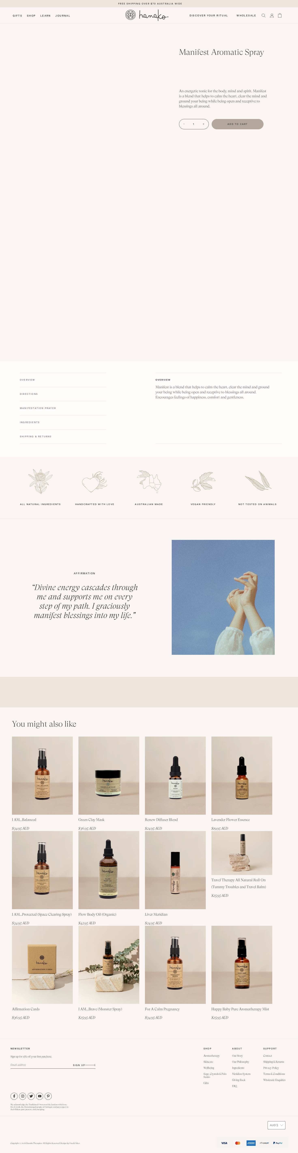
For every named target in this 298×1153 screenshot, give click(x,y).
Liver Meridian (156, 914)
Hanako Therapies (34, 1143)
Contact (267, 1055)
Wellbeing (209, 1067)
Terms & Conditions (274, 1073)
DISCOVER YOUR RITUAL (209, 15)
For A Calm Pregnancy (162, 1009)
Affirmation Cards (26, 1009)
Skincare (208, 1061)
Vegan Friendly (203, 504)
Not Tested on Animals (257, 504)
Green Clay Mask (91, 820)
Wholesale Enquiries (274, 1080)
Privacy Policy (271, 1067)
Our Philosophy (240, 1061)
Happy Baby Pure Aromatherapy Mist (240, 1009)
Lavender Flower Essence (230, 820)
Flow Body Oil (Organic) (97, 914)
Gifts (206, 1083)
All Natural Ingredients (40, 504)
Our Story (237, 1055)
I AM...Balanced (24, 820)
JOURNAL (62, 15)
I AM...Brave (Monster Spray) (100, 1009)
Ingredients (238, 1067)
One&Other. (74, 1143)
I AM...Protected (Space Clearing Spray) (42, 914)
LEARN (45, 15)
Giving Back (238, 1080)
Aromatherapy (212, 1055)
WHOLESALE (246, 15)
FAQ (234, 1086)
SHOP (31, 15)
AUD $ (274, 1125)
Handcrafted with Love (94, 504)
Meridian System (241, 1073)
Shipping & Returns (273, 1061)
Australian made (149, 504)
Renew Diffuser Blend (161, 820)
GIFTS (17, 15)
